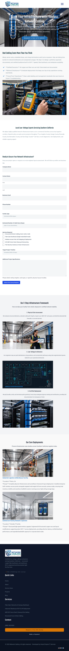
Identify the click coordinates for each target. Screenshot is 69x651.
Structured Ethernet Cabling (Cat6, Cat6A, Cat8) (17, 234)
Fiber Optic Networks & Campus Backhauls (17, 605)
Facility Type (9, 213)
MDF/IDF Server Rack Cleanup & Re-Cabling (17, 612)
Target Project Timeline (11, 250)
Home (6, 581)
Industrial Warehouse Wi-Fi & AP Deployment (17, 608)
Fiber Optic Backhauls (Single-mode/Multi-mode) (17, 236)
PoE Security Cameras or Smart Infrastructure (17, 244)
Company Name (9, 167)
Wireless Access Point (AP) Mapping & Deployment (18, 239)
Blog (6, 595)
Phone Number (9, 204)
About (6, 584)
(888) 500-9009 (9, 625)
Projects (7, 592)
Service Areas (9, 588)
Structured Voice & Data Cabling (14, 616)
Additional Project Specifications (11, 259)
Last (4, 190)
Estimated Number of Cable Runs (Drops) (16, 223)
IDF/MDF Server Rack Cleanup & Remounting (17, 242)
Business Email (9, 195)
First (4, 182)
